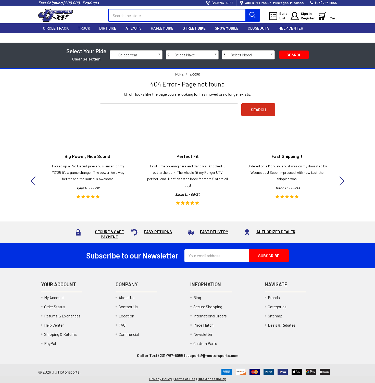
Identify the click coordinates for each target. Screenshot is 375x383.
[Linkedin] (332, 37)
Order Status (54, 306)
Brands (274, 297)
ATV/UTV (134, 28)
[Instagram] (300, 37)
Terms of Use (184, 379)
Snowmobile (227, 28)
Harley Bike (162, 28)
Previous (33, 181)
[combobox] (139, 55)
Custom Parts (205, 343)
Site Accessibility (212, 379)
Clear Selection (86, 58)
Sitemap (275, 315)
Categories (277, 306)
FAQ (122, 325)
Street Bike (194, 28)
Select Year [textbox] (127, 54)
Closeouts (258, 28)
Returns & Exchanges (62, 315)
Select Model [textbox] (241, 54)
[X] (310, 37)
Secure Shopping (207, 306)
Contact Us (128, 306)
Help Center (291, 28)
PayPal (50, 343)
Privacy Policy (160, 379)
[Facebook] (289, 37)
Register (308, 18)
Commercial (129, 334)
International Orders (210, 315)
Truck (84, 28)
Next (342, 181)
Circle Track (56, 28)
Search (294, 54)
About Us (126, 297)
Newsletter (202, 334)
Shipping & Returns (60, 334)
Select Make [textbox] (184, 54)
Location (126, 315)
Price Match (203, 325)
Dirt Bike (107, 28)
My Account (54, 297)
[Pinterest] (321, 37)
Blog (197, 297)
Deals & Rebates (282, 325)
